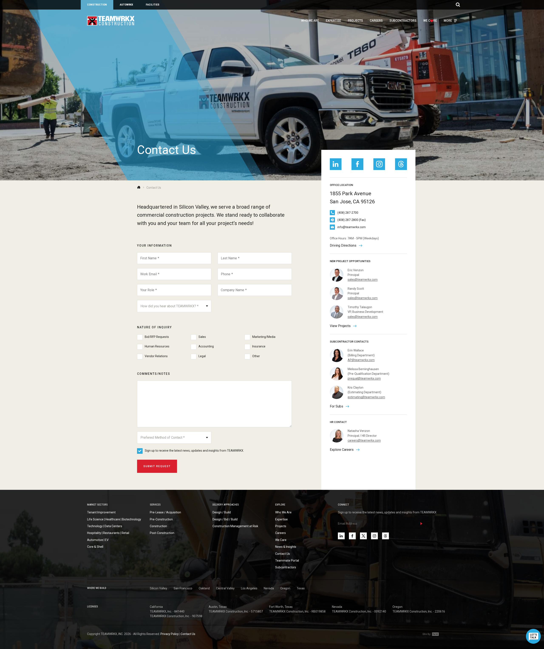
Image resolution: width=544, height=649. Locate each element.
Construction (97, 4)
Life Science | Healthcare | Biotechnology (114, 519)
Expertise (333, 20)
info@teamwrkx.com (351, 227)
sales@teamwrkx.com (363, 279)
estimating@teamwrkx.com (366, 397)
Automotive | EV (98, 540)
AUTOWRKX (126, 4)
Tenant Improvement (101, 512)
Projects (355, 20)
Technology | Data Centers (104, 526)
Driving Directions (343, 245)
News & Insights (285, 546)
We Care (280, 540)
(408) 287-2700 (347, 212)
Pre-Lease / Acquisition (165, 512)
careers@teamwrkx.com (364, 440)
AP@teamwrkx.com (361, 360)
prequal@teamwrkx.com (364, 378)
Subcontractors (403, 20)
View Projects (340, 326)
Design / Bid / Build (225, 519)
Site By (426, 634)
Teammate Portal (287, 560)
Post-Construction (162, 533)
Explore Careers (342, 450)
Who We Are (310, 20)
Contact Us (282, 553)
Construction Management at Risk (235, 526)
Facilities (152, 4)
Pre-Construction (161, 519)
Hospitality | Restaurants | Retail (108, 533)
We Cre (430, 20)
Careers (376, 20)
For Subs (336, 406)
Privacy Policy (169, 634)
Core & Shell (95, 546)
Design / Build (221, 512)
